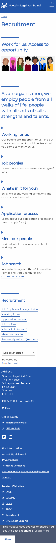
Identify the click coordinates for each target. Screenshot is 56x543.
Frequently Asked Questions (19, 339)
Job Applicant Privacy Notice (19, 309)
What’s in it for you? (19, 188)
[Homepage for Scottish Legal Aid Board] (21, 5)
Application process (19, 213)
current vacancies (12, 276)
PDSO (9, 509)
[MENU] (52, 7)
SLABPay (10, 497)
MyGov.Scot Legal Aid (17, 521)
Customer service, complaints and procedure (25, 471)
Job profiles (12, 163)
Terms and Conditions (13, 465)
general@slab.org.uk (16, 422)
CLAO (9, 503)
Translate (13, 363)
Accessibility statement (14, 454)
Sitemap (6, 477)
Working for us (15, 134)
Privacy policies (10, 460)
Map (7, 408)
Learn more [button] (42, 530)
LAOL (8, 492)
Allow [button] (7, 539)
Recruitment (12, 515)
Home (4, 17)
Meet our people (16, 238)
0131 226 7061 (13, 428)
